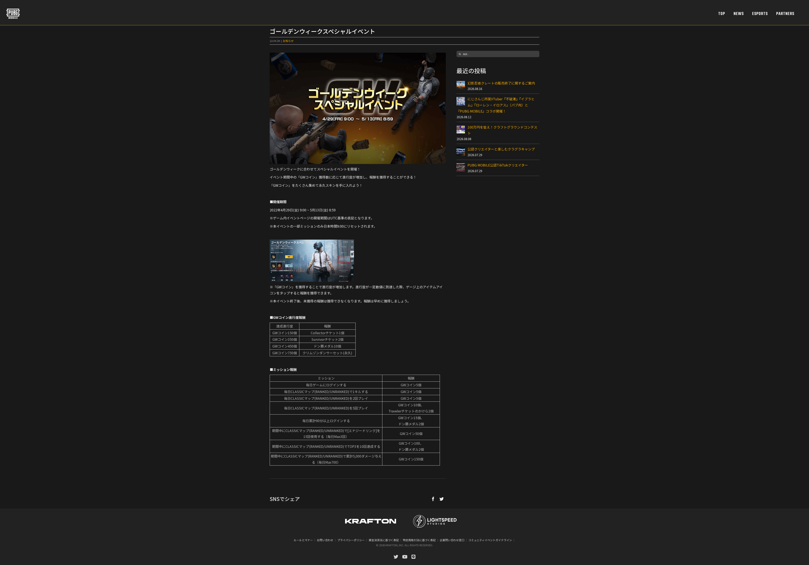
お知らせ (288, 41)
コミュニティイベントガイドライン (490, 540)
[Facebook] (433, 499)
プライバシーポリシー (351, 540)
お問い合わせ (325, 540)
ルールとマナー (303, 540)
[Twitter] (441, 499)
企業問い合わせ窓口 (452, 540)
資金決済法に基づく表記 (384, 540)
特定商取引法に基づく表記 (419, 540)
